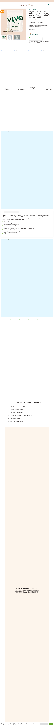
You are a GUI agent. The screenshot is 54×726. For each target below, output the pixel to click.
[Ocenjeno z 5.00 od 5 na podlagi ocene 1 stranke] (40, 33)
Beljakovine (34, 9)
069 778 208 (50, 89)
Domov (30, 9)
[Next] (24, 21)
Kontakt (9, 4)
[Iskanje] (48, 5)
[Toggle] (9, 407)
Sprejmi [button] (51, 724)
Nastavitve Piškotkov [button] (44, 724)
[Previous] (3, 21)
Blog (2, 4)
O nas (5, 4)
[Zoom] (2, 32)
